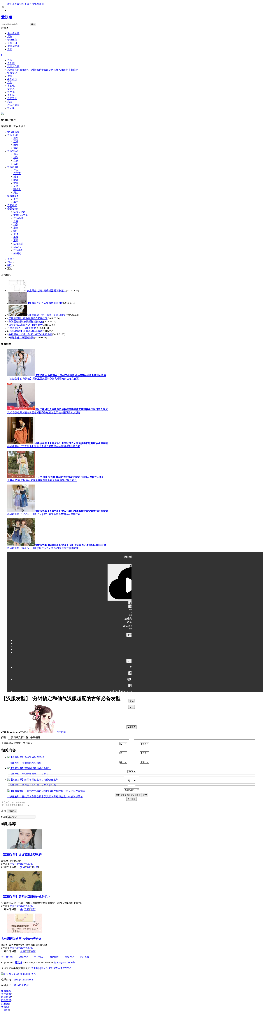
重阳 (15, 240)
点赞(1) (5, 1003)
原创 (9, 36)
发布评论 (12, 811)
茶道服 (17, 189)
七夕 (15, 234)
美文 (15, 202)
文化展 (11, 95)
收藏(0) (21, 864)
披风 (15, 183)
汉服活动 (12, 98)
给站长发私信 (21, 985)
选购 (15, 164)
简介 (15, 154)
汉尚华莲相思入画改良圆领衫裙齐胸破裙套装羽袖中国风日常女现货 (43, 412)
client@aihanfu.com (23, 979)
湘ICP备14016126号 (64, 962)
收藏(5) (21, 948)
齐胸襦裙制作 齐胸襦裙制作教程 (26, 321)
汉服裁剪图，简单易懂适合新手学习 (28, 318)
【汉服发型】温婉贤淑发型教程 (21, 854)
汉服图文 (12, 196)
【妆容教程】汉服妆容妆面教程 (26, 331)
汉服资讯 (12, 135)
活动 (9, 49)
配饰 (15, 180)
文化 (9, 82)
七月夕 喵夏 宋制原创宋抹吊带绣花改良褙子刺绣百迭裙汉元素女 (42, 480)
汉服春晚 (18, 218)
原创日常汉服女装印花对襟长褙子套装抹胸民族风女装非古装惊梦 (42, 69)
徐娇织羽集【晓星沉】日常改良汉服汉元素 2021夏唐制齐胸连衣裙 (43, 548)
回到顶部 (6, 1000)
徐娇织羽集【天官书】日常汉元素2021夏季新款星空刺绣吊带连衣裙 (43, 514)
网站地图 (54, 957)
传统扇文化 (13, 46)
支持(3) (13, 948)
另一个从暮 (13, 33)
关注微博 (6, 994)
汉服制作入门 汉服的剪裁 (22, 328)
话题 (15, 148)
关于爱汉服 (7, 957)
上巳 (15, 227)
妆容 (22, 951)
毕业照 (17, 253)
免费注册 (39, 4)
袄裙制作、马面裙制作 (22, 337)
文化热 (11, 89)
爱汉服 (6, 17)
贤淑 (22, 867)
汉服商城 (12, 167)
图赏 (15, 144)
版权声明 (69, 957)
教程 (29, 867)
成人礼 (17, 247)
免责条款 (84, 957)
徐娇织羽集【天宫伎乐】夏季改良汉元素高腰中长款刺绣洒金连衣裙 (43, 446)
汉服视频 (12, 205)
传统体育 (12, 39)
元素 (9, 101)
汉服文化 (12, 73)
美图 (15, 199)
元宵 (15, 221)
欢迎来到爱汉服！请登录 (20, 4)
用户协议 (39, 957)
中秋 (15, 237)
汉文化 (11, 92)
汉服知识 (12, 151)
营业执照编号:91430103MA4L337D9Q (51, 968)
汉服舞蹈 (18, 243)
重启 (128, 795)
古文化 (11, 85)
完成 (145, 795)
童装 (15, 186)
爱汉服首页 (13, 132)
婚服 (15, 176)
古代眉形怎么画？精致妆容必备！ (23, 938)
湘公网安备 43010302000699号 (20, 974)
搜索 (33, 24)
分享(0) (29, 864)
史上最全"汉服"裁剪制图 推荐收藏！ (46, 290)
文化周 (11, 63)
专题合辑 (12, 208)
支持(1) (13, 864)
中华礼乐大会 (20, 215)
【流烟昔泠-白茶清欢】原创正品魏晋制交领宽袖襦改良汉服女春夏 (43, 378)
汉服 (9, 60)
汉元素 (11, 108)
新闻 (15, 138)
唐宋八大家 (13, 105)
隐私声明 (23, 957)
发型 (35, 867)
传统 (9, 76)
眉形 (33, 951)
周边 (15, 192)
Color (116, 743)
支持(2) (13, 906)
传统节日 (12, 43)
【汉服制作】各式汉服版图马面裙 (45, 303)
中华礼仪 (12, 79)
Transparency (133, 743)
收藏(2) (21, 906)
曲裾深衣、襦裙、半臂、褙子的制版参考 (30, 334)
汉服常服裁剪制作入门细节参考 (26, 324)
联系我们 (6, 997)
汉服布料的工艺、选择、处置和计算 (46, 315)
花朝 (15, 224)
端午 (15, 231)
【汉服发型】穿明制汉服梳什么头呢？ (25, 896)
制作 (15, 157)
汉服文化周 (13, 66)
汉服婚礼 (18, 250)
